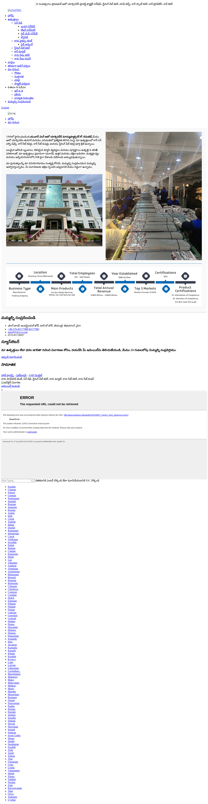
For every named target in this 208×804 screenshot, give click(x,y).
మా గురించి (13, 69)
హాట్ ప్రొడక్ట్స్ (7, 375)
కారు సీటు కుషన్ (22, 58)
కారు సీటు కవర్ (22, 55)
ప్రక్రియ (17, 94)
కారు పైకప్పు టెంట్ (23, 40)
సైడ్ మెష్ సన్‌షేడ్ (29, 33)
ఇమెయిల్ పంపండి (10, 386)
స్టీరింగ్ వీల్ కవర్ (22, 48)
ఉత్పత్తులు (13, 19)
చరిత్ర (17, 80)
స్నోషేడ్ (24, 37)
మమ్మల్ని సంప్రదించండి (19, 101)
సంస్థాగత (19, 76)
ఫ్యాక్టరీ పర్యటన (22, 83)
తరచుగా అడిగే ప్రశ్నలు (19, 65)
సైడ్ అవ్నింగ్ (27, 44)
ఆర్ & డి (18, 90)
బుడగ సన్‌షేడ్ (28, 26)
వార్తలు (11, 62)
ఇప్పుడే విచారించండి (11, 357)
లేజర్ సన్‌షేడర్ (28, 30)
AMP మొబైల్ (35, 375)
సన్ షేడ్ (18, 22)
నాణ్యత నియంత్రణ (23, 98)
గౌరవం (17, 73)
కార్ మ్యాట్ (19, 51)
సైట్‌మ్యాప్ (21, 375)
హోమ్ (11, 15)
